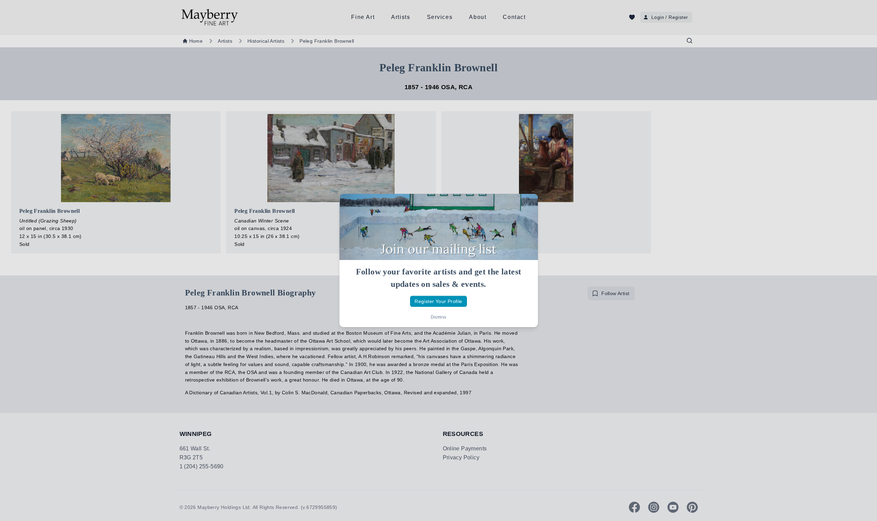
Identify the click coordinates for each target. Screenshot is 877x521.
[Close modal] (526, 204)
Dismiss (439, 317)
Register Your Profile (438, 301)
